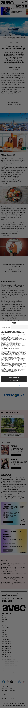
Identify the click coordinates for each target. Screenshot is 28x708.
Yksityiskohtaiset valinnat (19, 327)
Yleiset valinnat (6, 327)
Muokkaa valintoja (14, 377)
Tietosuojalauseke (23, 385)
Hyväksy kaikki (14, 381)
